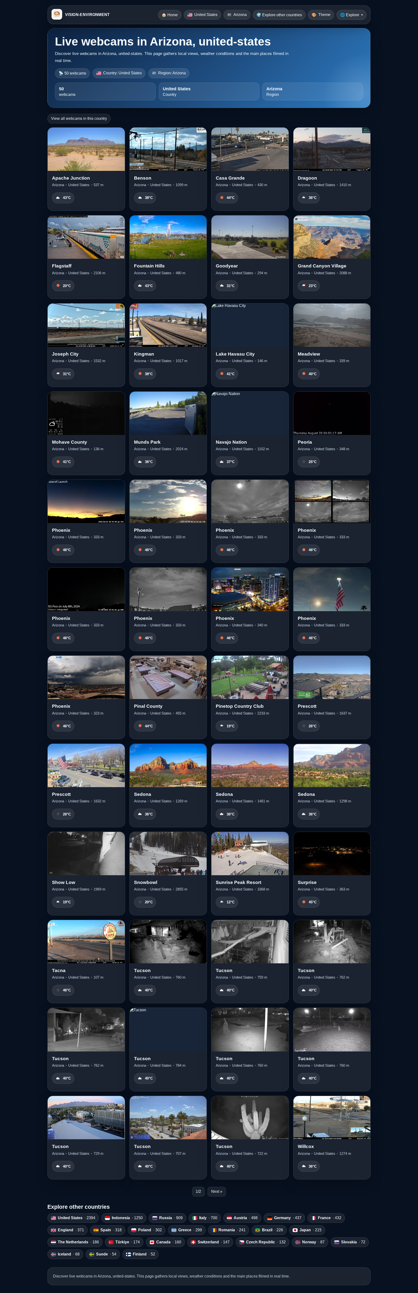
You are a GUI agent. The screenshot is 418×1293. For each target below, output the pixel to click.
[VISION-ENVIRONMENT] (57, 15)
